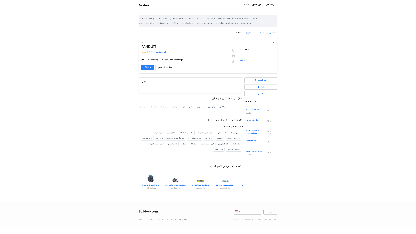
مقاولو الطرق (171, 132)
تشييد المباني (175, 18)
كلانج (190, 106)
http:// (242, 61)
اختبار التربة (208, 138)
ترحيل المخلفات (147, 138)
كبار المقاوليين (250, 32)
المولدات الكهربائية (194, 138)
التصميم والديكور (203, 23)
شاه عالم (153, 106)
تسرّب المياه (236, 143)
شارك (262, 86)
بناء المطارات (219, 149)
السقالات (220, 138)
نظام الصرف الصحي (233, 149)
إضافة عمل (270, 4)
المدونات (169, 219)
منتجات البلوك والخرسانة (205, 132)
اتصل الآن (147, 67)
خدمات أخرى (161, 23)
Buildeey (144, 5)
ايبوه (183, 106)
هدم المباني (222, 132)
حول (140, 219)
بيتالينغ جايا (211, 106)
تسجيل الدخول (257, 4)
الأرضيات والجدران (145, 23)
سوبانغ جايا (163, 106)
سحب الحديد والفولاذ (233, 138)
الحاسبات (159, 219)
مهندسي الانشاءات (186, 132)
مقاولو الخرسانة (235, 132)
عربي (245, 4)
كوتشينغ (174, 106)
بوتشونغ (142, 106)
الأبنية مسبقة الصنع (207, 143)
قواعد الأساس (172, 143)
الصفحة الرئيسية (271, 32)
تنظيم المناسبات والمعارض (225, 23)
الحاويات (193, 143)
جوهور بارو (200, 106)
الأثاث (174, 23)
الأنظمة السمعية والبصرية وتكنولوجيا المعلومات (236, 18)
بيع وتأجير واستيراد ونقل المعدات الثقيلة (170, 138)
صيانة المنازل (191, 18)
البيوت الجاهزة (157, 132)
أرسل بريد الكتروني (165, 67)
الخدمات (261, 32)
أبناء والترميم (186, 23)
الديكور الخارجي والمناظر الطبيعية (151, 18)
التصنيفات (245, 23)
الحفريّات (184, 143)
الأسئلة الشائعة (181, 219)
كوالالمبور (223, 106)
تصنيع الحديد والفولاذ (156, 143)
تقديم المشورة (207, 18)
